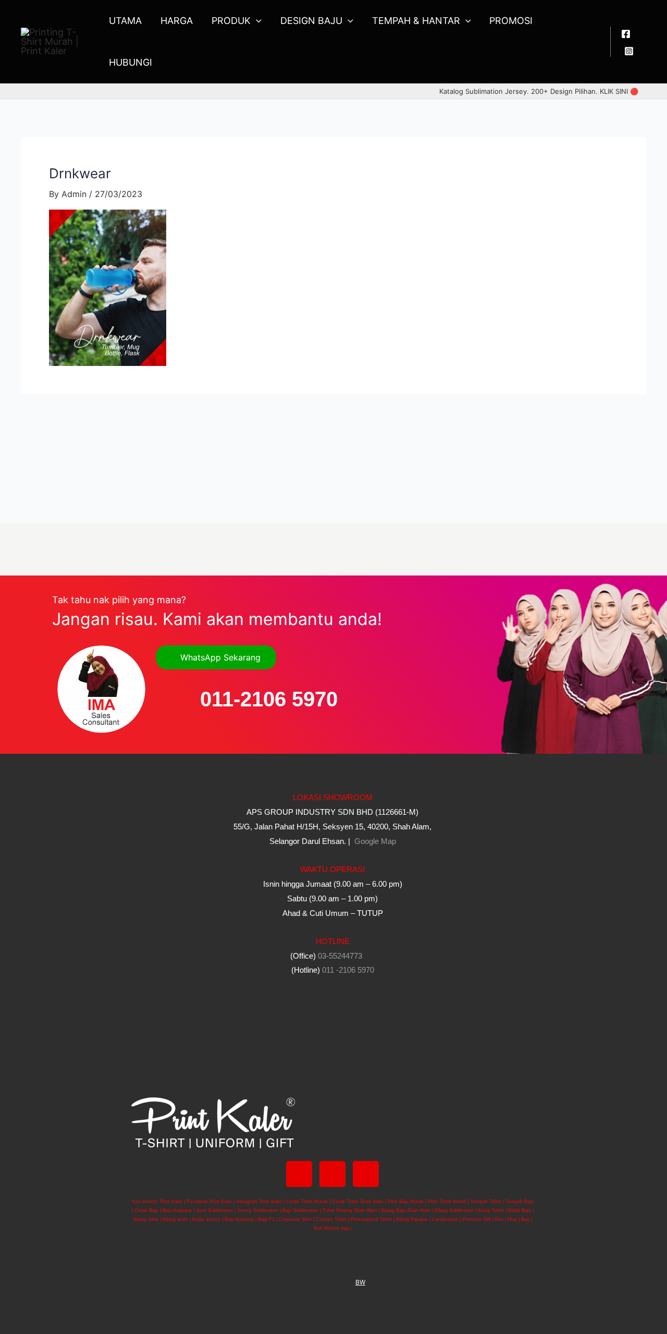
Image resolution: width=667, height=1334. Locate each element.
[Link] (366, 1174)
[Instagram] (629, 51)
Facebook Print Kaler (209, 1201)
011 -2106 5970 (348, 969)
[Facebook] (626, 34)
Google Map (374, 841)
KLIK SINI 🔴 (619, 91)
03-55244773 (340, 955)
